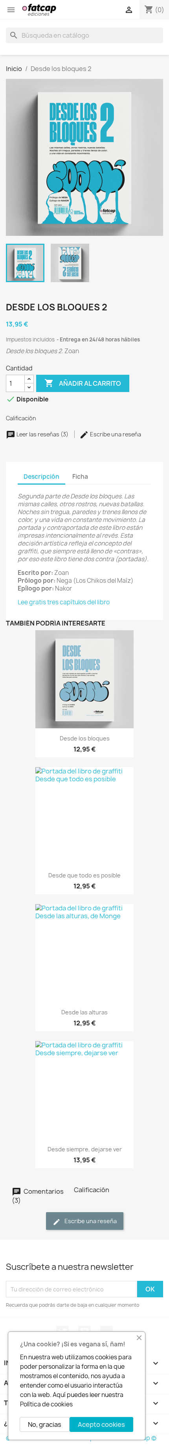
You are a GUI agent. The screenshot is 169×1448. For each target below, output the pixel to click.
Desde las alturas (84, 1012)
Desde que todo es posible (84, 875)
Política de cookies (46, 1404)
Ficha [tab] (80, 476)
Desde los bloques (85, 738)
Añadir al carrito (82, 383)
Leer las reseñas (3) (42, 434)
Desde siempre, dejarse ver (85, 1149)
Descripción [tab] (41, 476)
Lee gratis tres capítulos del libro (64, 602)
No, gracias (44, 1424)
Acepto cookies (101, 1424)
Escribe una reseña (115, 434)
